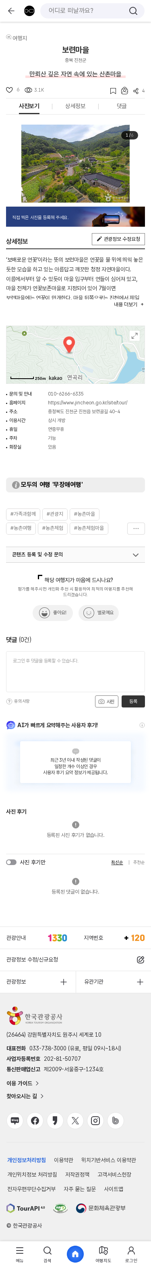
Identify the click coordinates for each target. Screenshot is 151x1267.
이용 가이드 (19, 1083)
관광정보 (16, 981)
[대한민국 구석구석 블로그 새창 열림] (14, 1120)
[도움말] (9, 701)
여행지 (19, 38)
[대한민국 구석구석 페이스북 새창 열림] (35, 1120)
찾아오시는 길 (21, 1096)
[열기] (135, 555)
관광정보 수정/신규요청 (32, 959)
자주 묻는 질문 (80, 1189)
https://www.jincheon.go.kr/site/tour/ (87, 403)
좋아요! (59, 612)
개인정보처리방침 (26, 1160)
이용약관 (63, 1160)
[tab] (19, 1254)
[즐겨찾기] (110, 91)
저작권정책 (77, 1174)
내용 (125, 304)
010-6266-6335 (66, 394)
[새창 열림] (25, 1208)
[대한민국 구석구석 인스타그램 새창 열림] (95, 1120)
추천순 (139, 862)
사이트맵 (113, 1189)
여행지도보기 (135, 336)
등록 (133, 701)
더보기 (136, 529)
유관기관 (93, 981)
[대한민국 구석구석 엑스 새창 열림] (75, 1120)
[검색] (133, 11)
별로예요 (105, 612)
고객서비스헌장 (114, 1174)
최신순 (117, 862)
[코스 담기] (122, 90)
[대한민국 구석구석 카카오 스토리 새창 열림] (55, 1120)
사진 (109, 702)
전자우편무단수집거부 (31, 1189)
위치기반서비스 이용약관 (108, 1160)
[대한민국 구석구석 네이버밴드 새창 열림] (115, 1120)
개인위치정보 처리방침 (32, 1174)
